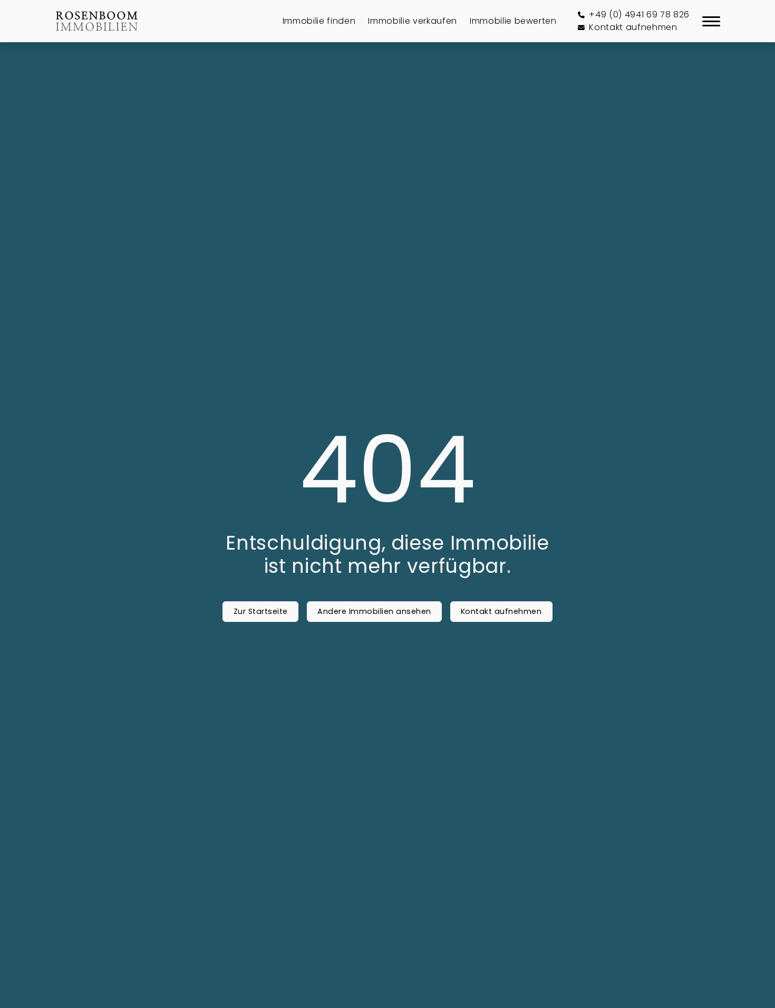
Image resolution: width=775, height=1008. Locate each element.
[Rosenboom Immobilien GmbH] (97, 21)
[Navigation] (711, 21)
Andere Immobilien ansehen (374, 611)
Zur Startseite (261, 611)
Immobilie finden (319, 21)
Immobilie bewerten (513, 21)
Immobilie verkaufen (412, 21)
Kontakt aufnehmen (501, 611)
